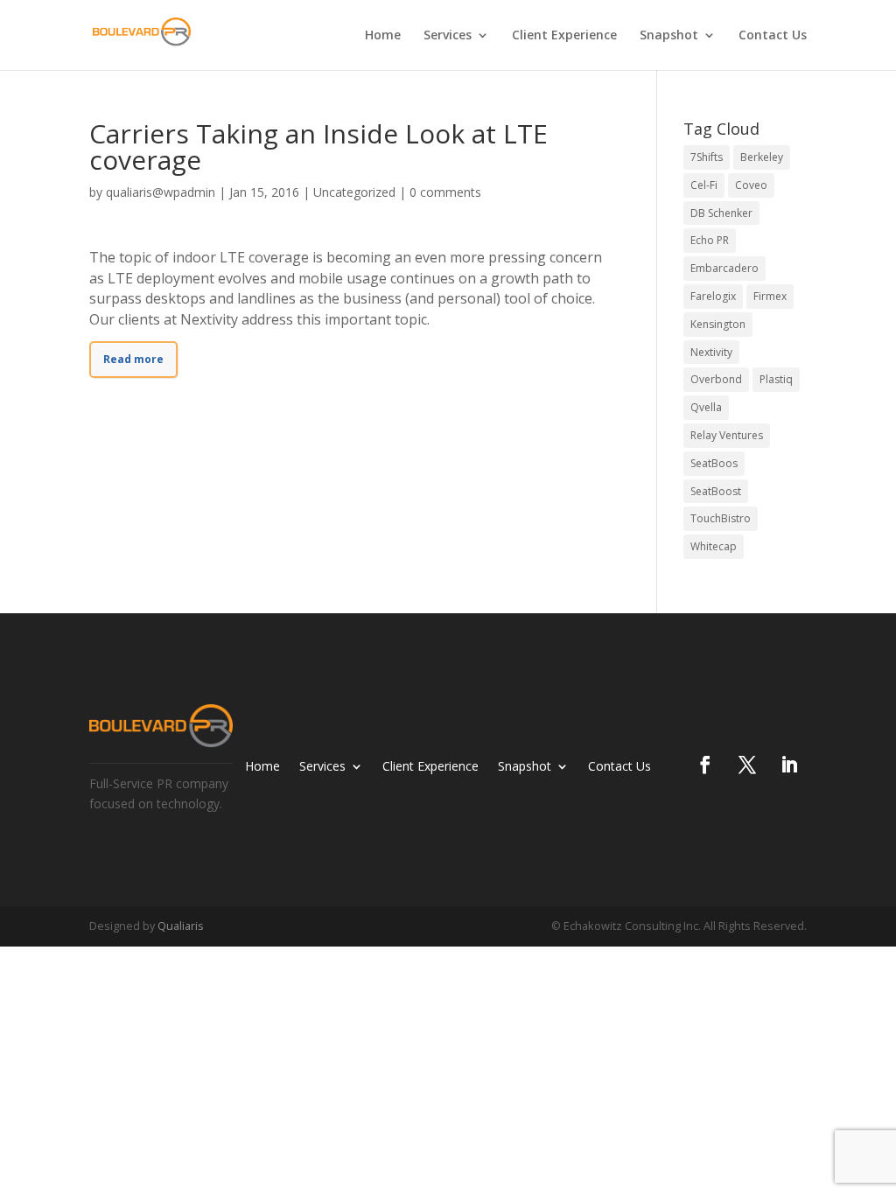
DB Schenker (721, 213)
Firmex (770, 296)
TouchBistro (720, 518)
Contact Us (772, 36)
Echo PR (709, 240)
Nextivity (711, 352)
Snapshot (669, 36)
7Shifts (706, 157)
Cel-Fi (704, 185)
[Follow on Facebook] (705, 764)
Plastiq (776, 379)
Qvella (706, 407)
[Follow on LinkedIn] (789, 764)
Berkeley (761, 157)
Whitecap (713, 546)
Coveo (751, 185)
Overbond (716, 379)
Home (383, 36)
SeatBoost (715, 491)
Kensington (718, 324)
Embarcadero (724, 268)
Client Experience (564, 36)
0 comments (445, 192)
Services (448, 36)
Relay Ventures (726, 435)
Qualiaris (181, 925)
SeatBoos (714, 463)
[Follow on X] (747, 764)
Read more (133, 359)
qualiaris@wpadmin (160, 192)
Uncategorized (354, 192)
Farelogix (713, 296)
